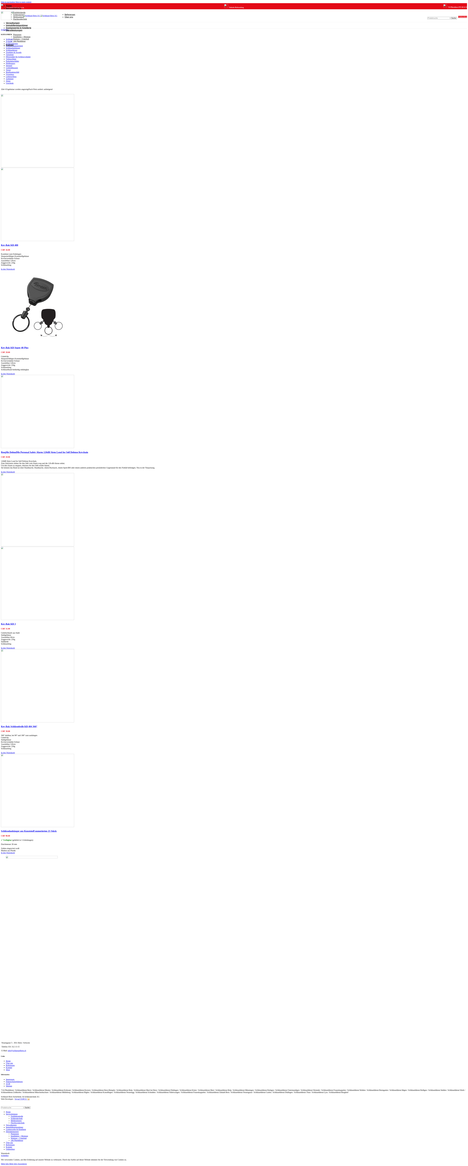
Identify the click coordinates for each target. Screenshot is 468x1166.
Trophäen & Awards (13, 52)
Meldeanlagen (18, 17)
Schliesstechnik (19, 15)
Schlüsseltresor (11, 50)
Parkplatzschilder (12, 61)
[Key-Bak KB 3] (37, 546)
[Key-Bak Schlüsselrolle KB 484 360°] (37, 722)
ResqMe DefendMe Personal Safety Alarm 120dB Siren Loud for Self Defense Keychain (44, 452)
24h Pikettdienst (19, 41)
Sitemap (9, 1086)
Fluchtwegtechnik (20, 19)
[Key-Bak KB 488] (37, 167)
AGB (8, 1084)
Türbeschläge (11, 59)
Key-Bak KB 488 (9, 245)
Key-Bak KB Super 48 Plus (14, 347)
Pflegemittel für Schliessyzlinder (18, 57)
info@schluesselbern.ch (17, 1051)
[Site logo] (32, 16)
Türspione (10, 55)
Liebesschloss (11, 77)
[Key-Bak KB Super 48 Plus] (37, 343)
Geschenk (10, 83)
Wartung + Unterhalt (21, 39)
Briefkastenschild (12, 72)
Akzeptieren (22, 1164)
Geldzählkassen (12, 68)
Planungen (17, 35)
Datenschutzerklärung (14, 1082)
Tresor (8, 70)
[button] (8, 269)
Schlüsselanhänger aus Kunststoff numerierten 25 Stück (29, 831)
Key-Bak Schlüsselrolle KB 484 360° (19, 726)
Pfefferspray (10, 63)
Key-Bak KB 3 (8, 624)
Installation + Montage (21, 37)
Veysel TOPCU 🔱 (22, 1099)
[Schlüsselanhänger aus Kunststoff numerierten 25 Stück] (37, 826)
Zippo (8, 81)
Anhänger (10, 79)
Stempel (9, 66)
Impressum (10, 1079)
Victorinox (10, 74)
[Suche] (442, 14)
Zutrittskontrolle (19, 12)
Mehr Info (9, 1164)
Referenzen (10, 1065)
